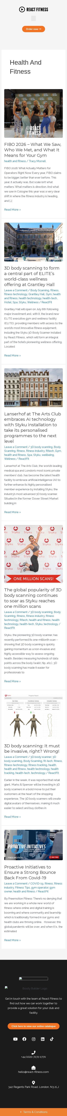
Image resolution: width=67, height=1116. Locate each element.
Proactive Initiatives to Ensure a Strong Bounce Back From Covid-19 (30, 872)
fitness (54, 290)
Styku (22, 302)
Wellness (33, 302)
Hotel (7, 302)
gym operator (39, 887)
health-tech (50, 298)
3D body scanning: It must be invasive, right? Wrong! (32, 748)
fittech (50, 450)
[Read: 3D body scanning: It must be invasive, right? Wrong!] (33, 716)
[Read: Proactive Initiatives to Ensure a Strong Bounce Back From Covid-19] (33, 844)
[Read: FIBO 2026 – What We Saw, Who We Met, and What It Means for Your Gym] (33, 113)
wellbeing (48, 454)
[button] (33, 18)
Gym (49, 294)
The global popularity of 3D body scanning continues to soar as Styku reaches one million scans (32, 598)
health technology (30, 298)
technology (51, 624)
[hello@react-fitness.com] (33, 1068)
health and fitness (15, 161)
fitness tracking (37, 765)
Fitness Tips (22, 887)
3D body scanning (41, 447)
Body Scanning (39, 290)
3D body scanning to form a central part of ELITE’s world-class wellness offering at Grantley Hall (32, 276)
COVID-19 (36, 883)
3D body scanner (40, 756)
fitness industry (35, 450)
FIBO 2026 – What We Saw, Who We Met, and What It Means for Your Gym (32, 150)
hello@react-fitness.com (33, 1071)
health (52, 765)
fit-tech (48, 761)
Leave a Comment (15, 290)
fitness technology (15, 294)
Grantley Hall (36, 294)
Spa (15, 302)
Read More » (12, 209)
